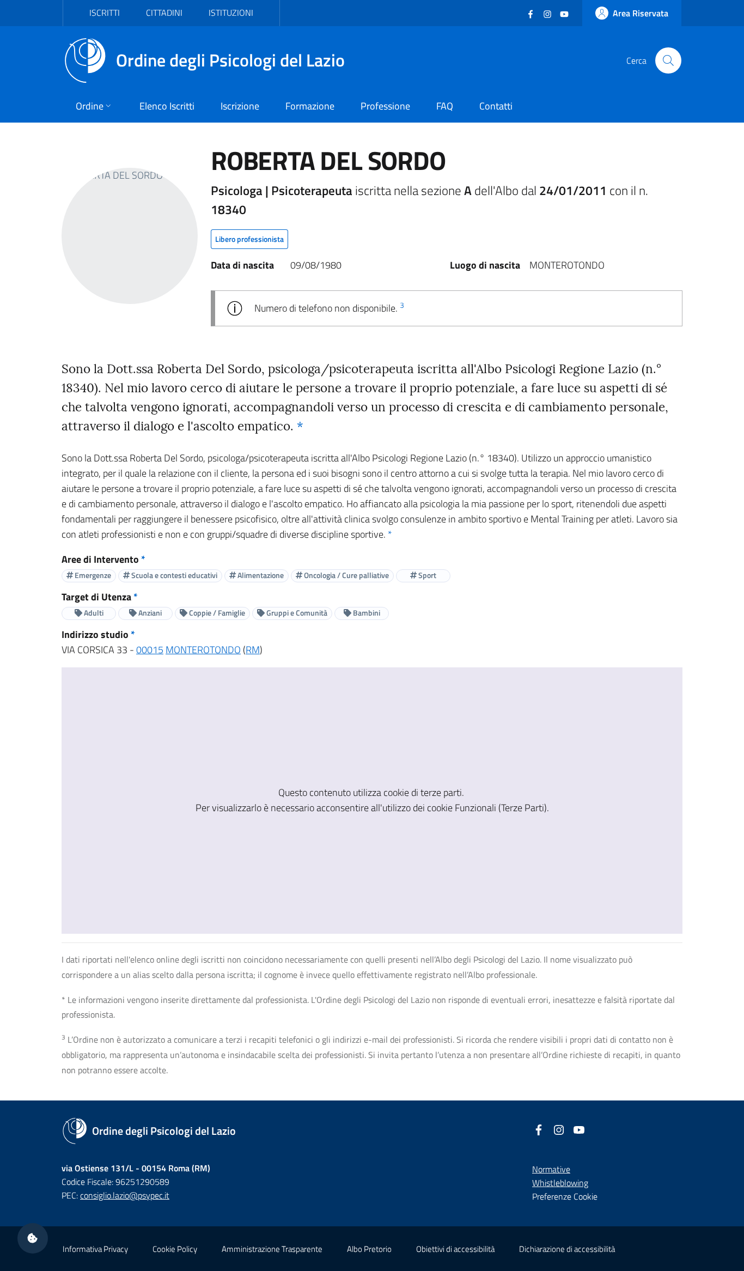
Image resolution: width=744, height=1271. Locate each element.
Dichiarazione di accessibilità (567, 1249)
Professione (385, 106)
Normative (551, 1169)
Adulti (92, 612)
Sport (426, 575)
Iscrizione (240, 106)
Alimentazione (260, 575)
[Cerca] (668, 60)
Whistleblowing (560, 1182)
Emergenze (92, 575)
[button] (32, 1238)
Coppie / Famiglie (216, 612)
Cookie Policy (175, 1249)
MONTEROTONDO (203, 649)
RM (253, 649)
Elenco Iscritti (166, 106)
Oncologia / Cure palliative (345, 575)
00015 (149, 649)
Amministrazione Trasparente (272, 1249)
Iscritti (104, 12)
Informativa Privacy (95, 1249)
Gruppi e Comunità (296, 612)
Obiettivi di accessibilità (455, 1249)
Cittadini (164, 12)
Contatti (496, 106)
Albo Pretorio (369, 1249)
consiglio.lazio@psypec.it (124, 1195)
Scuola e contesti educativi (173, 575)
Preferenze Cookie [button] (564, 1196)
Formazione (309, 106)
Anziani (149, 612)
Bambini (365, 612)
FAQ (444, 106)
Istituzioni (231, 12)
